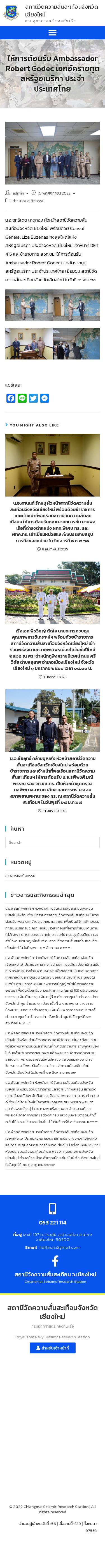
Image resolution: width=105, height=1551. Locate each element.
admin (18, 193)
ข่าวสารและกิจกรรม (29, 201)
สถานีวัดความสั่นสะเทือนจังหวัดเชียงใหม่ (61, 11)
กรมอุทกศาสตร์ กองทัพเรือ (50, 20)
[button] (52, 32)
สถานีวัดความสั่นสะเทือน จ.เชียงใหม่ (55, 1274)
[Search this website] (52, 842)
